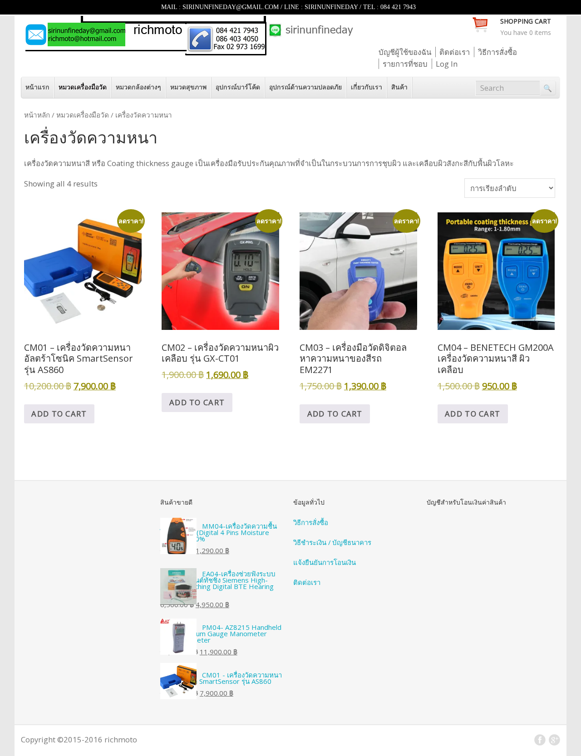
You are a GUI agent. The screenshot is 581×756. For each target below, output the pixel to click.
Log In (447, 64)
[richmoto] (188, 52)
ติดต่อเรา (454, 52)
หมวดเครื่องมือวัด (83, 87)
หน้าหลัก (37, 114)
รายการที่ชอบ (405, 64)
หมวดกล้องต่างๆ (138, 87)
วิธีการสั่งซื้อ (497, 52)
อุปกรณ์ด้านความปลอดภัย (305, 87)
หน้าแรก (37, 87)
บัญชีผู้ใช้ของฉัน (405, 52)
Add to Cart (59, 413)
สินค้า (399, 87)
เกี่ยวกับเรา (366, 87)
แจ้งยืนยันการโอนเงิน (324, 562)
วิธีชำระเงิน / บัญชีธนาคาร (332, 542)
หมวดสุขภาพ (188, 87)
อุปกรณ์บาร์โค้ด (238, 87)
